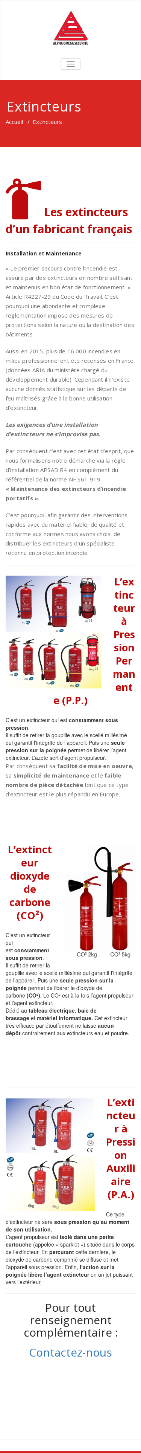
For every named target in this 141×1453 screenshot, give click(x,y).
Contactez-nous (70, 1352)
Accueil (14, 121)
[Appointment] (70, 28)
